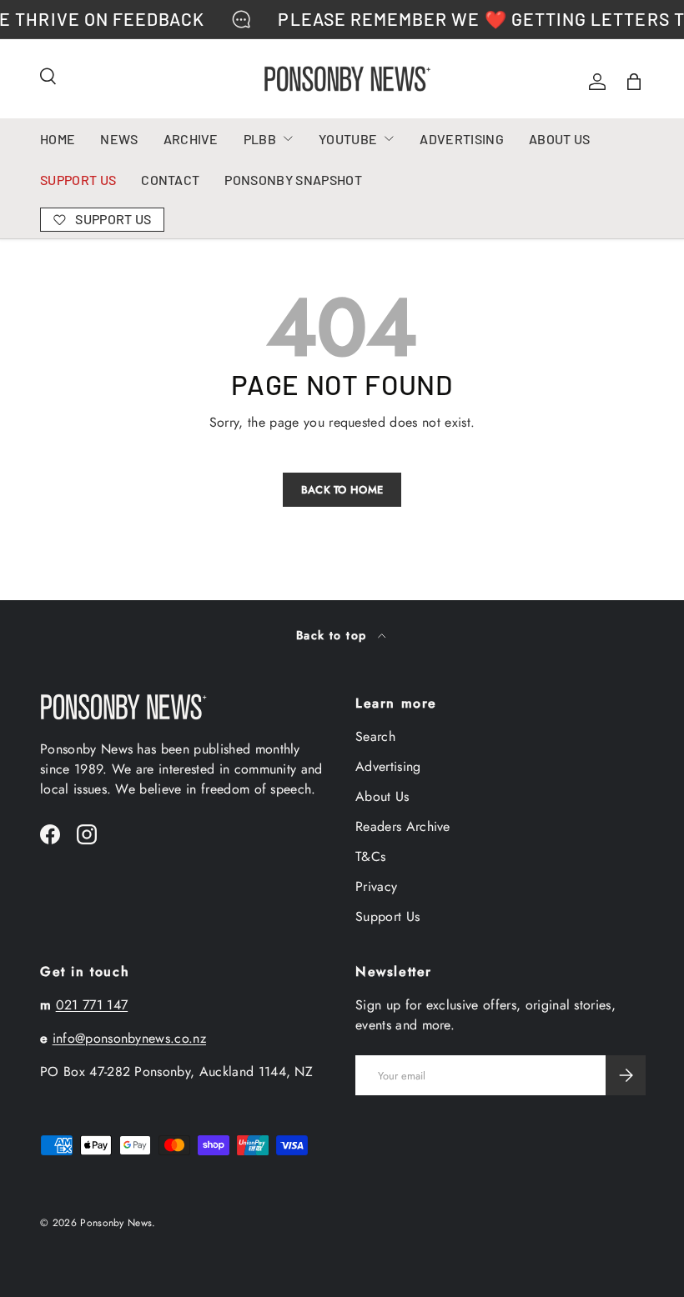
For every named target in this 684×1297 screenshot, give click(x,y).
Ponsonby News (116, 1222)
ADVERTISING (462, 139)
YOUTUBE (348, 139)
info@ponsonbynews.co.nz (129, 1038)
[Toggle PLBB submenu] (288, 138)
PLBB (260, 139)
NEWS (119, 139)
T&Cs (370, 856)
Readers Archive (402, 826)
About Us (382, 796)
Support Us (387, 916)
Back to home (342, 490)
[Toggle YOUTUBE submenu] (389, 138)
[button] (634, 81)
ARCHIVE (191, 139)
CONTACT (170, 180)
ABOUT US (560, 139)
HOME (57, 139)
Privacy (376, 886)
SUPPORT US (78, 180)
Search (375, 736)
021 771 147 (92, 1004)
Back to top (333, 635)
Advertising (388, 766)
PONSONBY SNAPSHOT (292, 180)
